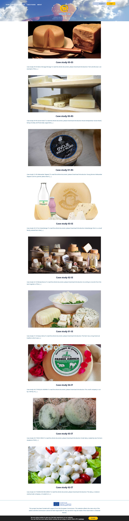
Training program (18, 4)
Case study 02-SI (64, 277)
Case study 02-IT (64, 487)
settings (81, 519)
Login (111, 3)
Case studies (31, 4)
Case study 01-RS (64, 169)
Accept (93, 518)
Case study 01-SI (64, 331)
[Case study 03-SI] (64, 201)
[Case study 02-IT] (64, 465)
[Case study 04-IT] (64, 363)
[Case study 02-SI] (64, 255)
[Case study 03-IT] (64, 414)
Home (8, 4)
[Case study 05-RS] (64, 94)
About (39, 4)
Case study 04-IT (64, 384)
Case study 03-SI (64, 223)
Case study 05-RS (64, 116)
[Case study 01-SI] (64, 309)
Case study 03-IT (64, 433)
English (101, 3)
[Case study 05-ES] (64, 40)
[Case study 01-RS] (64, 147)
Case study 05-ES (64, 62)
